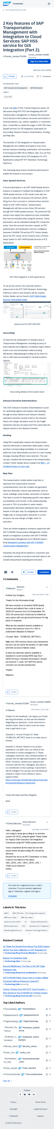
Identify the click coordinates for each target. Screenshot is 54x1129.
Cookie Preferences (13, 1123)
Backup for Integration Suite (15, 958)
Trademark (13, 1116)
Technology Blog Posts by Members (21, 953)
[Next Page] (29, 934)
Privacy (13, 1102)
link (15, 108)
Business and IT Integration (39, 926)
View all (6, 1081)
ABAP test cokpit (26, 917)
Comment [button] (44, 572)
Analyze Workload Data (39, 922)
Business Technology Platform (36, 930)
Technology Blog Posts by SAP (15, 10)
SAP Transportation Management (15, 88)
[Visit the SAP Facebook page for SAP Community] (20, 1094)
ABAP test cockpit (10, 917)
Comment (12, 896)
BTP (23, 926)
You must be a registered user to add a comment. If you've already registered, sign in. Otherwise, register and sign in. (25, 888)
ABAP (6, 913)
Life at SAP (8, 97)
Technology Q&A (12, 961)
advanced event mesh (12, 922)
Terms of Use (40, 1102)
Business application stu (12, 930)
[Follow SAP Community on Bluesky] (25, 1094)
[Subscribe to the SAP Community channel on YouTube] (29, 1094)
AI (25, 922)
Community (18, 4)
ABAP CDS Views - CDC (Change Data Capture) (28, 913)
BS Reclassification (10, 926)
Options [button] (29, 65)
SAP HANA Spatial (36, 88)
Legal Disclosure (40, 1109)
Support (40, 1116)
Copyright (13, 1109)
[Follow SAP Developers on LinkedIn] (34, 1094)
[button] (5, 76)
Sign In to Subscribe (39, 61)
